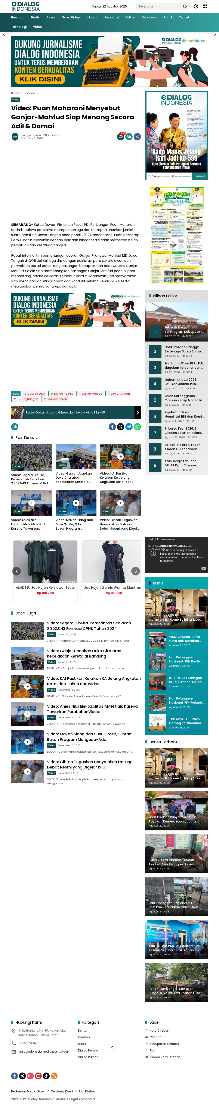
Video (15, 99)
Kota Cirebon (159, 1030)
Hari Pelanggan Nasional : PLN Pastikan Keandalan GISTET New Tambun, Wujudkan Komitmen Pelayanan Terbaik (186, 659)
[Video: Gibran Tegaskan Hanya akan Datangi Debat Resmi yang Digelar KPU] (120, 503)
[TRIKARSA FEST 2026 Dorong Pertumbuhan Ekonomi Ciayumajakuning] (157, 722)
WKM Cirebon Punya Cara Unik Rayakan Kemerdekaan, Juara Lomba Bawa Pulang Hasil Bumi (185, 639)
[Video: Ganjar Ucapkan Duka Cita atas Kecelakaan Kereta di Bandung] (76, 456)
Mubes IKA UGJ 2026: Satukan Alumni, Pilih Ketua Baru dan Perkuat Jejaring (183, 382)
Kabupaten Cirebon (164, 1044)
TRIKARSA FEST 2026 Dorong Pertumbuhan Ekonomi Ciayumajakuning (186, 721)
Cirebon (84, 1037)
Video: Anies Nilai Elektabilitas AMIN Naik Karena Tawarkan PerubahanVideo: (28, 524)
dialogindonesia (31, 135)
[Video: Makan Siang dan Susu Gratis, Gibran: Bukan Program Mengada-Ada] (76, 503)
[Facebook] (112, 426)
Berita (82, 1030)
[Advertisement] (76, 357)
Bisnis (82, 1044)
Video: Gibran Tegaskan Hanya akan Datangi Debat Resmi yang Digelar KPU (120, 524)
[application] (176, 555)
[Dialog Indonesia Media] (25, 6)
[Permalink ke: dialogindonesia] (16, 137)
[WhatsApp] (137, 426)
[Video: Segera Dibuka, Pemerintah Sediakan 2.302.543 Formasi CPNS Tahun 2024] (31, 457)
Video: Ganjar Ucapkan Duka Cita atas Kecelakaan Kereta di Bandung (74, 478)
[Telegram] (129, 426)
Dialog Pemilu (63, 394)
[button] (185, 6)
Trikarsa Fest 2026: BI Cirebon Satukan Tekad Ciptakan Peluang (182, 431)
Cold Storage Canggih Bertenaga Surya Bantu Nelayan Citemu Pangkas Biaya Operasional (184, 349)
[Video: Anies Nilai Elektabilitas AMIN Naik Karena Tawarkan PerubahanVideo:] (31, 503)
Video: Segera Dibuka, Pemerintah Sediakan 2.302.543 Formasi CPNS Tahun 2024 (29, 479)
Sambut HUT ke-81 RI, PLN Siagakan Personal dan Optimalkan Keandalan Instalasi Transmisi (183, 365)
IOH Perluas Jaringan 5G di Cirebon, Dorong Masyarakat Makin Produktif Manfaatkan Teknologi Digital (186, 680)
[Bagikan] (137, 136)
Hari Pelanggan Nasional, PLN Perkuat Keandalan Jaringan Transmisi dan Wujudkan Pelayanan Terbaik (185, 701)
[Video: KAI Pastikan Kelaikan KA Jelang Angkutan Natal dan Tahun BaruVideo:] (120, 456)
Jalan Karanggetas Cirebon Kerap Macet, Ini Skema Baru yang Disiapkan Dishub (183, 398)
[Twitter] (120, 426)
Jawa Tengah (120, 394)
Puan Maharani (57, 399)
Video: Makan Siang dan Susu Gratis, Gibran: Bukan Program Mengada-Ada (74, 524)
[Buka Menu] (205, 6)
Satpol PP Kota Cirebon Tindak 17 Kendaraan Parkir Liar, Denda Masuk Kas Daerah (183, 447)
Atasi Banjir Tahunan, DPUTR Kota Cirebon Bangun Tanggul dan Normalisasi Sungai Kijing (183, 463)
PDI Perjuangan (27, 399)
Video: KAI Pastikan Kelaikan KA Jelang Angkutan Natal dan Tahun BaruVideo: (116, 478)
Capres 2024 (36, 394)
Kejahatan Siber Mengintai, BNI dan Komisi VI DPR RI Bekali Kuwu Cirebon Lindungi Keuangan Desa (184, 414)
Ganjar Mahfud (92, 394)
